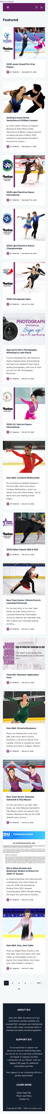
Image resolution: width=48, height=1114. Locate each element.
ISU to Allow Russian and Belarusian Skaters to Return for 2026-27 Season (22, 871)
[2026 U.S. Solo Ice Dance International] (24, 403)
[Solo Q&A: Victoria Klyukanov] (24, 707)
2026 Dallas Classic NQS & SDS (22, 549)
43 (19, 989)
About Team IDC (24, 1093)
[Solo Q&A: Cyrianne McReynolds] (24, 457)
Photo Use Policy (24, 1096)
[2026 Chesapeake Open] (24, 278)
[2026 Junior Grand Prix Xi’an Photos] (24, 43)
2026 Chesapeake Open (18, 299)
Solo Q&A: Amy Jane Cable (19, 945)
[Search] (37, 7)
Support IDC (15, 1063)
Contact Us (24, 1099)
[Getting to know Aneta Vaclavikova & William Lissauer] (24, 97)
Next (39, 983)
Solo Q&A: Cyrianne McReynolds (22, 478)
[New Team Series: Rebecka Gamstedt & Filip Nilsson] (24, 776)
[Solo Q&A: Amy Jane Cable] (24, 924)
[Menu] (41, 7)
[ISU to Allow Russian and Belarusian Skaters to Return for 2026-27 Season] (24, 847)
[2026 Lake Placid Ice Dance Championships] (24, 225)
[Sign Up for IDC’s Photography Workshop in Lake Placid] (24, 329)
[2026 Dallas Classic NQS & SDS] (24, 529)
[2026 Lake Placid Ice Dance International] (24, 171)
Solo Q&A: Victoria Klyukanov (21, 728)
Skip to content (7, 1)
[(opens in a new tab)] (24, 654)
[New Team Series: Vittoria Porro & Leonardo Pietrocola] (24, 579)
